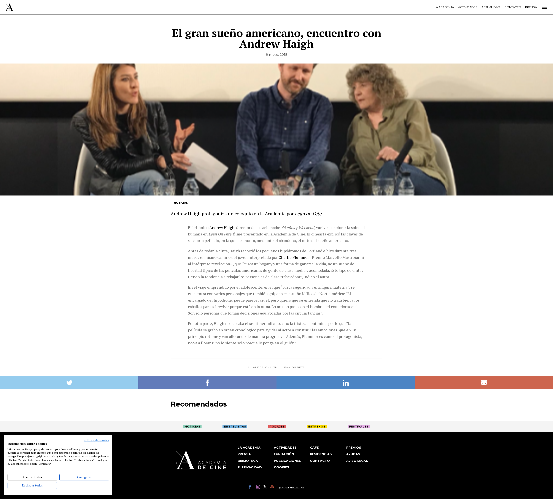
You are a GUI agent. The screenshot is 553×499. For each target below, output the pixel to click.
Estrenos (316, 426)
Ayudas (353, 454)
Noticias (181, 202)
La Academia (444, 7)
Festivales (358, 426)
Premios (353, 448)
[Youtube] (272, 487)
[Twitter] (265, 487)
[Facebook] (251, 487)
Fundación (284, 454)
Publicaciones (287, 461)
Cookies (281, 467)
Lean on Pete (294, 367)
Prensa (531, 7)
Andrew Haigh (265, 367)
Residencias (321, 454)
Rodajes (277, 426)
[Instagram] (258, 487)
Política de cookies (96, 440)
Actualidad (490, 7)
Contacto (512, 7)
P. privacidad (250, 467)
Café (314, 448)
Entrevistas (235, 426)
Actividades (467, 7)
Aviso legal (357, 461)
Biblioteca (248, 461)
